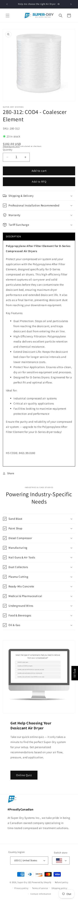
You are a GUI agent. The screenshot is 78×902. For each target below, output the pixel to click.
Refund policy (61, 882)
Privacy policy (21, 888)
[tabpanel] (39, 353)
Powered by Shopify (41, 882)
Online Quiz (24, 775)
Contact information (40, 894)
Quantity (7, 149)
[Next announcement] (71, 4)
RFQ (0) (74, 673)
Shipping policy (59, 888)
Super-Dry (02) (24, 882)
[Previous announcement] (7, 4)
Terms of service (40, 888)
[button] (7, 15)
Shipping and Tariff (11, 146)
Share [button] (10, 473)
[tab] (39, 236)
